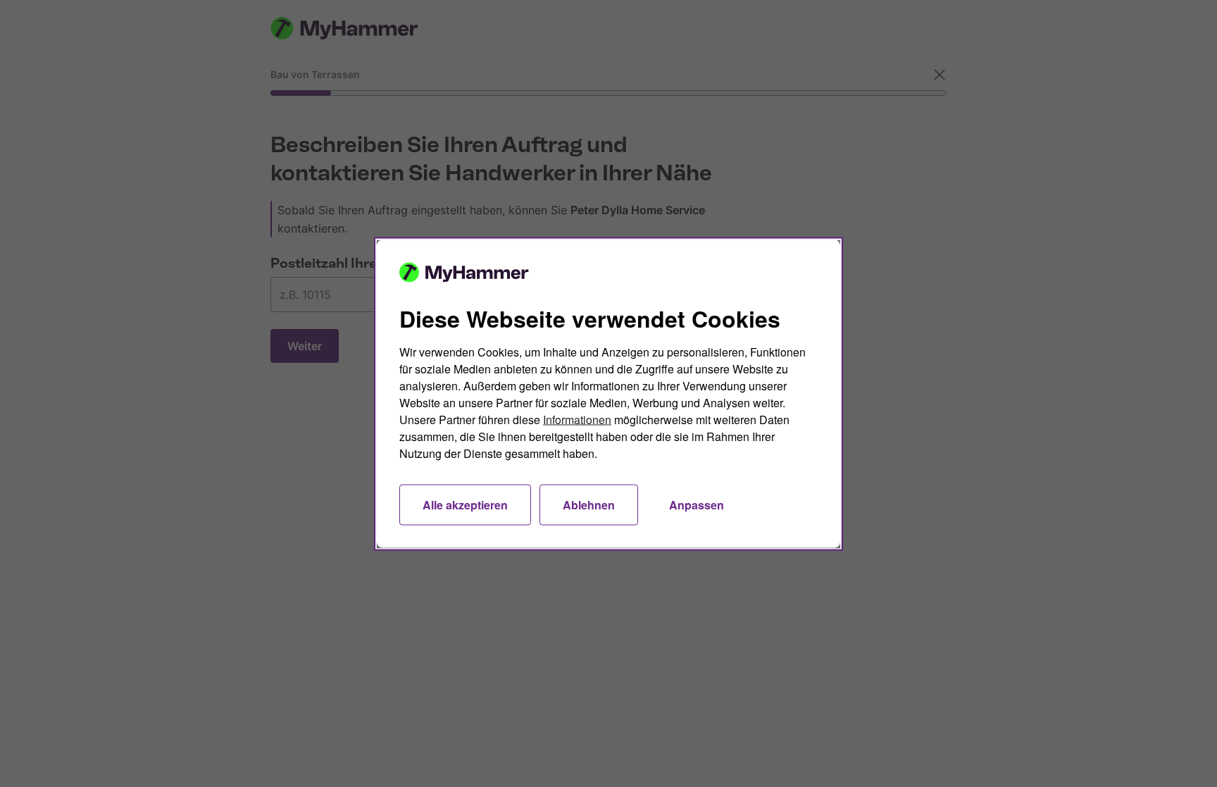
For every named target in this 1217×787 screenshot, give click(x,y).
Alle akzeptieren (465, 504)
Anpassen (696, 504)
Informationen (577, 419)
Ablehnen (589, 504)
